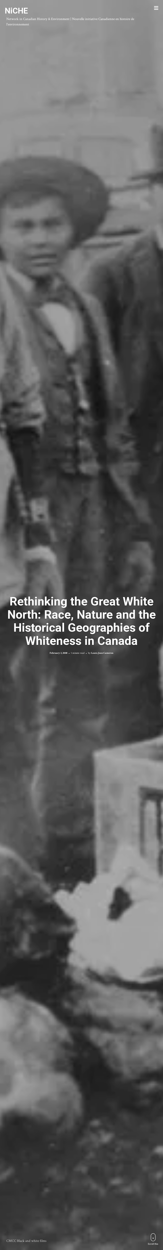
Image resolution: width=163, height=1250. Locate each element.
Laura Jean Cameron (102, 653)
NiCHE (16, 10)
